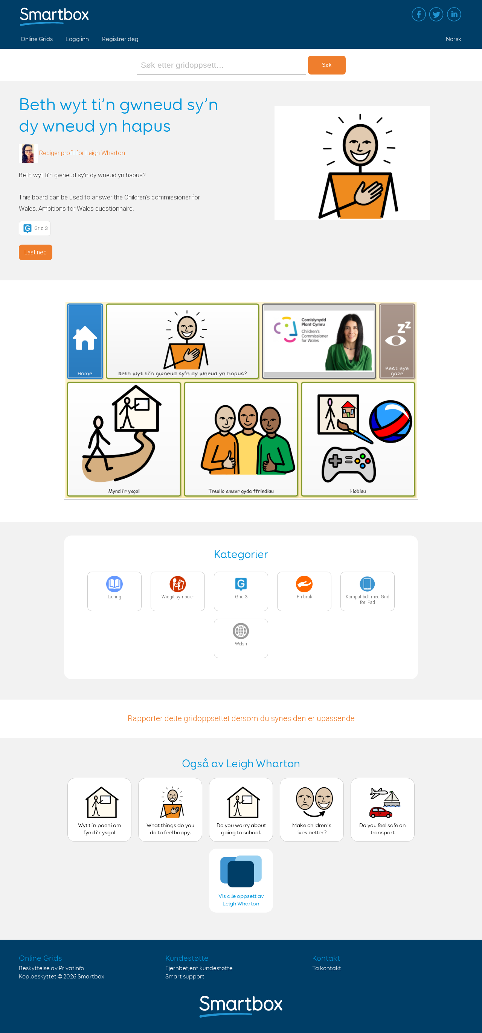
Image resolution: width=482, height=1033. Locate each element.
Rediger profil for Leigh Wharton (82, 153)
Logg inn (77, 39)
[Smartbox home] (54, 13)
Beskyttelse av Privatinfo (51, 968)
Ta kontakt (326, 968)
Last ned (35, 252)
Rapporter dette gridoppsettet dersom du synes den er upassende (241, 718)
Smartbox (91, 977)
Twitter (436, 14)
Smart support (184, 977)
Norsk (453, 39)
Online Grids (37, 39)
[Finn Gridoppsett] (222, 65)
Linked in (454, 14)
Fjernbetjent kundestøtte (199, 968)
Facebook (418, 14)
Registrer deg (120, 39)
